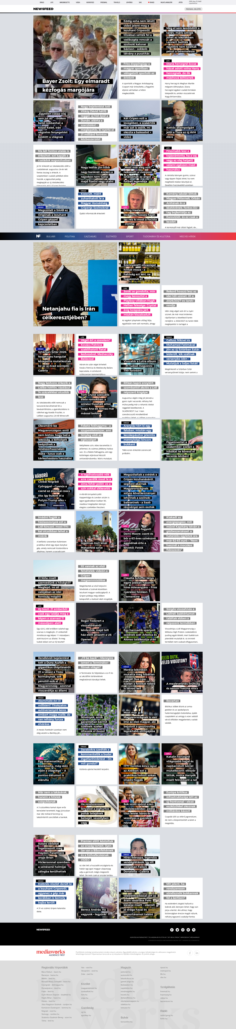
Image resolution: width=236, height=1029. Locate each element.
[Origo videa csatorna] (188, 930)
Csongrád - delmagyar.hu (53, 985)
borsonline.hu (126, 1022)
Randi (152, 2)
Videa (78, 2)
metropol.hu (165, 971)
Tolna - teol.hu (48, 1021)
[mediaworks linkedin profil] (197, 953)
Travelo (117, 2)
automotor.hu (126, 975)
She (140, 2)
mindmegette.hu (128, 991)
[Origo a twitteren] (177, 930)
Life (51, 2)
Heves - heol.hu (48, 1001)
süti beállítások (173, 937)
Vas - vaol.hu (86, 967)
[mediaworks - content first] (50, 953)
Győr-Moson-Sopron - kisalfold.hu (56, 995)
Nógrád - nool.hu (49, 1011)
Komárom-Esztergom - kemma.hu (56, 1008)
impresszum (184, 937)
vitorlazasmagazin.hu (130, 1001)
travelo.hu (125, 995)
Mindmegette (65, 2)
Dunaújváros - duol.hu (51, 988)
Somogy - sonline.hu (50, 1014)
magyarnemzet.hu (89, 988)
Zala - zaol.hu (87, 974)
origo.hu (84, 998)
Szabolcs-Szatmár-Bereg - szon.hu (57, 1017)
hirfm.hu (163, 1019)
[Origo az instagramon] (183, 930)
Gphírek (129, 2)
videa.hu (164, 998)
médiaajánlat (195, 937)
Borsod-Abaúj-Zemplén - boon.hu (56, 981)
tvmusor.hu (125, 1008)
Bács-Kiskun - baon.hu (51, 972)
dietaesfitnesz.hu (128, 998)
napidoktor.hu (126, 988)
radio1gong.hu (166, 1015)
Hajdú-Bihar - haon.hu (51, 998)
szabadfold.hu (87, 991)
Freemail (103, 2)
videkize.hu (125, 1004)
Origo (42, 2)
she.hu (163, 977)
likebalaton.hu (127, 985)
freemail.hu (165, 991)
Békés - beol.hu (48, 978)
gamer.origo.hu (127, 981)
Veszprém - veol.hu (89, 971)
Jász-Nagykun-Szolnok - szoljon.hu (57, 1004)
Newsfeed (90, 2)
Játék (181, 2)
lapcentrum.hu (166, 1001)
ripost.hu (164, 967)
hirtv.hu (84, 995)
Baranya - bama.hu (50, 975)
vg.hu (83, 1012)
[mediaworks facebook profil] (190, 953)
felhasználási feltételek (157, 937)
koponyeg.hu (166, 995)
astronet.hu (126, 972)
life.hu (163, 974)
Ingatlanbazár (166, 2)
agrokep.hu (86, 1015)
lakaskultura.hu (127, 978)
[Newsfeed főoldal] (43, 930)
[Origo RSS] (193, 930)
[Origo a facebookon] (172, 930)
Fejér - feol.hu (48, 991)
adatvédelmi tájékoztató (138, 937)
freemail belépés (193, 9)
